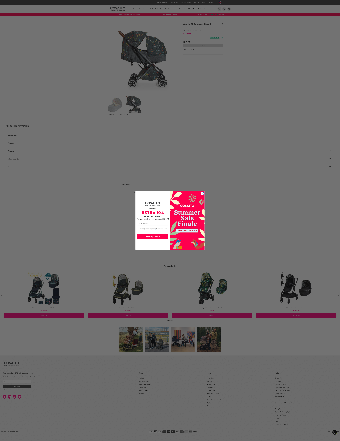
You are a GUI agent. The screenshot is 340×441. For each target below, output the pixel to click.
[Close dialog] (202, 193)
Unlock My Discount (153, 236)
